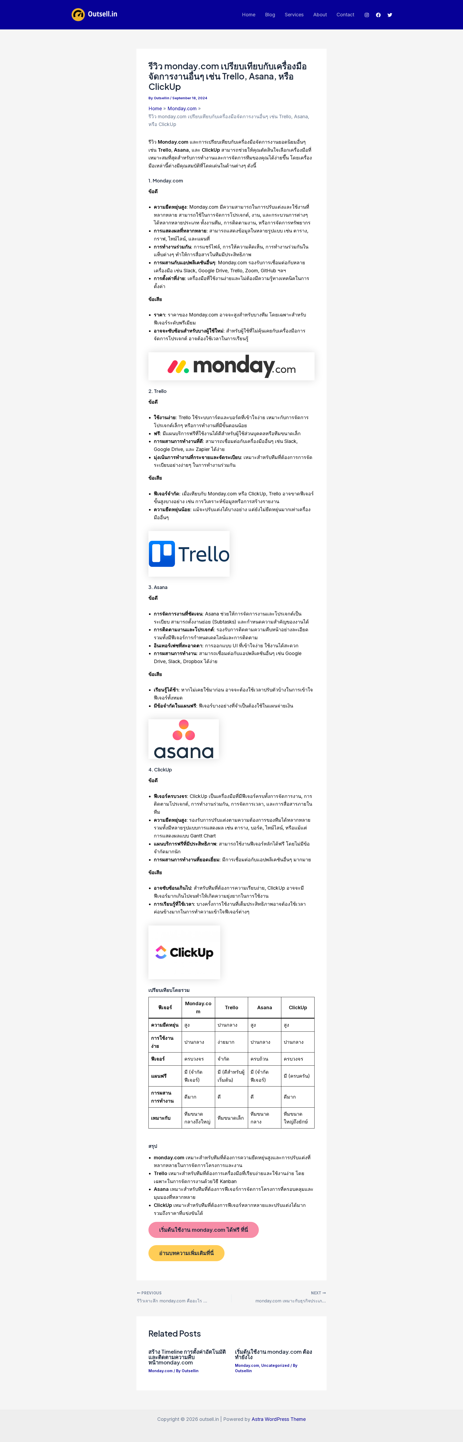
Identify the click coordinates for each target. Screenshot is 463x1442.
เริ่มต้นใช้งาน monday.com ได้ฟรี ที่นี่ (203, 1230)
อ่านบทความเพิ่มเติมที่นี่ (186, 1253)
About (320, 14)
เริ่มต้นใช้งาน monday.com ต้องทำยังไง (273, 1354)
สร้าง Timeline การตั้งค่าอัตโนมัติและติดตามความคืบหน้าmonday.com (187, 1356)
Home (248, 14)
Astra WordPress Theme (279, 1419)
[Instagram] (366, 15)
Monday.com (160, 1370)
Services (294, 14)
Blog (270, 14)
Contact (345, 14)
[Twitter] (389, 15)
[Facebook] (378, 15)
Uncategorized (275, 1365)
